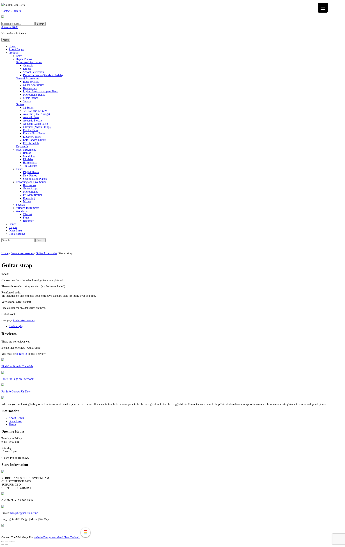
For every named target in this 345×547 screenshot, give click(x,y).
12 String (28, 107)
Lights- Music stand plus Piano (40, 91)
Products (14, 52)
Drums (27, 68)
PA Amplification (33, 194)
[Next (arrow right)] (6, 544)
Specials (20, 204)
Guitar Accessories (33, 84)
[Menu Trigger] (323, 8)
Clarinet (27, 214)
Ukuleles (28, 159)
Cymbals (28, 65)
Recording (29, 198)
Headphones (30, 88)
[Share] (10, 541)
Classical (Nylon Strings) (37, 126)
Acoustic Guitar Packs (35, 123)
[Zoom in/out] (2, 541)
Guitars (20, 104)
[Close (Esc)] (13, 541)
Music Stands (30, 97)
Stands (27, 101)
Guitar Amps (30, 188)
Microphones (30, 191)
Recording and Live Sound (31, 181)
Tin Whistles (30, 165)
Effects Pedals (31, 143)
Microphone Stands (34, 94)
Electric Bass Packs (34, 133)
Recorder (28, 220)
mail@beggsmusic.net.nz (24, 512)
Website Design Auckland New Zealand (57, 537)
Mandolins (29, 156)
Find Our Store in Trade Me (17, 366)
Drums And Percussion (29, 62)
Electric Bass (30, 130)
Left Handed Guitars (34, 139)
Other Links (15, 230)
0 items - (9, 27)
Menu (6, 39)
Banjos (27, 152)
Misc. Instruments (26, 149)
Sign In (17, 10)
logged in (21, 353)
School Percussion (33, 71)
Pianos (19, 169)
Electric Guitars (32, 136)
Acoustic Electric (32, 120)
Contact (5, 10)
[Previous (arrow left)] (2, 544)
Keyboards (22, 146)
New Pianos (30, 175)
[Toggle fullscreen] (6, 541)
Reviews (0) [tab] (15, 326)
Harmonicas (30, 162)
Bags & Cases (31, 81)
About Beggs (16, 49)
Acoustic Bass (31, 117)
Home (12, 46)
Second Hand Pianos (35, 178)
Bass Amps (29, 185)
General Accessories (27, 78)
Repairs (13, 227)
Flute (26, 217)
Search (40, 23)
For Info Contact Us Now (16, 391)
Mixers (27, 201)
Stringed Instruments (27, 207)
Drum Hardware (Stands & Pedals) (43, 75)
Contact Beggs (17, 233)
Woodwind (22, 211)
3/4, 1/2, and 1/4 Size (35, 110)
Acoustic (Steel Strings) (36, 114)
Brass (19, 55)
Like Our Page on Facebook (17, 378)
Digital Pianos (24, 59)
